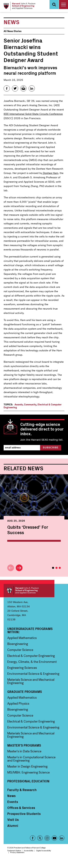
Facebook (32, 838)
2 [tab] (56, 568)
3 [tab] (60, 568)
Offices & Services (21, 807)
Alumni (12, 825)
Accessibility (28, 850)
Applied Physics (18, 703)
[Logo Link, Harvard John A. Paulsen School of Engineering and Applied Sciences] (19, 6)
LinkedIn (61, 838)
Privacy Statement (17, 852)
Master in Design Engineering (27, 766)
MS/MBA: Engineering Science (28, 772)
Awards (19, 404)
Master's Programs (24, 745)
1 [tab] (53, 568)
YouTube (54, 838)
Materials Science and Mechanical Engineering (30, 681)
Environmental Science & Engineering (33, 673)
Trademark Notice (14, 850)
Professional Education (28, 781)
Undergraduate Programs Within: (30, 630)
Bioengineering (17, 643)
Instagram (47, 838)
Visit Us (13, 819)
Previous (10, 567)
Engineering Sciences (22, 667)
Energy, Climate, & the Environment (32, 661)
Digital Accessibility (43, 850)
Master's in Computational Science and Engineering (31, 759)
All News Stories (12, 31)
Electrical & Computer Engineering (31, 655)
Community (30, 404)
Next (19, 567)
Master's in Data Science (24, 751)
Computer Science (20, 649)
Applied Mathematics (22, 638)
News (11, 795)
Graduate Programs (24, 691)
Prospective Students (24, 813)
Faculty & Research (22, 789)
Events (12, 801)
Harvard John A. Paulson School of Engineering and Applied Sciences (29, 590)
